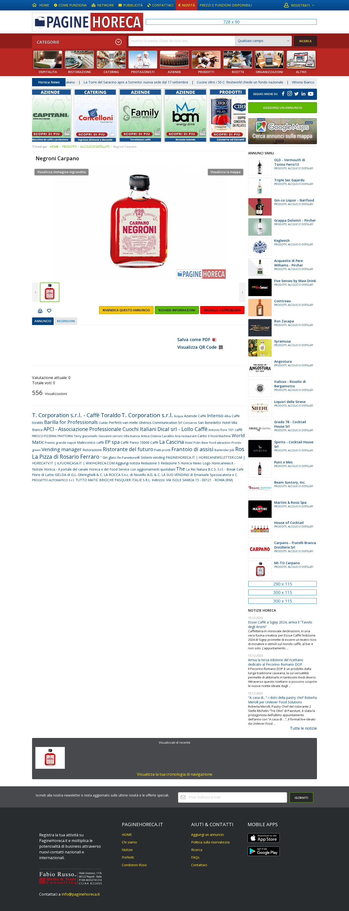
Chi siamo (129, 842)
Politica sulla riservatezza (210, 842)
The (180, 469)
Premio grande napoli (60, 442)
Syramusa (282, 341)
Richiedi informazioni (177, 310)
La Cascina (171, 442)
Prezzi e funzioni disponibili (226, 5)
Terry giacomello (86, 436)
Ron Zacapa (284, 321)
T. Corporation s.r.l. (147, 415)
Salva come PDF (194, 339)
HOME (44, 5)
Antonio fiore (217, 430)
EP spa (112, 442)
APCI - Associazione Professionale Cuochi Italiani (99, 429)
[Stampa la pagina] (40, 311)
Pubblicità (133, 5)
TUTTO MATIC (86, 480)
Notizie (127, 849)
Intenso (215, 415)
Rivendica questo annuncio (126, 310)
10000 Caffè (149, 442)
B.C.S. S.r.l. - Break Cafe (226, 469)
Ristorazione (92, 450)
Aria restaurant (186, 436)
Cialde (103, 423)
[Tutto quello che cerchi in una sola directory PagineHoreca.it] (87, 22)
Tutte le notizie (303, 728)
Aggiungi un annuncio (282, 107)
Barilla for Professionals (71, 422)
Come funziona (73, 5)
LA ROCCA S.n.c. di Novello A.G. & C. (132, 474)
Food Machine (221, 436)
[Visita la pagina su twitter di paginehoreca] (296, 94)
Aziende (190, 415)
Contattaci (162, 5)
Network (105, 5)
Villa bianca (131, 436)
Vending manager (62, 449)
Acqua (178, 416)
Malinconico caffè (90, 442)
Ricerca (196, 849)
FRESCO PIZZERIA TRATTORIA (52, 436)
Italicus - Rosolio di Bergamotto (290, 383)
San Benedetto (209, 422)
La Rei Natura (196, 469)
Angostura (283, 361)
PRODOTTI (69, 147)
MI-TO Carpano (287, 563)
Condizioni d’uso (134, 865)
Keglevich (282, 240)
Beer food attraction (216, 442)
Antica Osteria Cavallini (157, 436)
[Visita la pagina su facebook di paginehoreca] (283, 94)
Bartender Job (224, 450)
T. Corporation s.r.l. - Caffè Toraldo (76, 415)
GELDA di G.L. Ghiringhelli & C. (79, 474)
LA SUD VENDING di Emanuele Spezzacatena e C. (199, 474)
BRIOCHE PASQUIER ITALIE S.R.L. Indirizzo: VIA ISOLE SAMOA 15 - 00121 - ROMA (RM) (166, 480)
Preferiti (128, 857)
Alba (227, 416)
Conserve (190, 423)
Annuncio (42, 321)
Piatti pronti (162, 450)
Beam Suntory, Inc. (290, 482)
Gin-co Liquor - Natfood (294, 200)
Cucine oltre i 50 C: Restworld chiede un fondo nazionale (206, 82)
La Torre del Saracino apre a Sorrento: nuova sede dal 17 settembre (101, 82)
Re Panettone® (128, 457)
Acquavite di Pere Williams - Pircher (288, 262)
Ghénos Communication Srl (160, 422)
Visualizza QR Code (197, 347)
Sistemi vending (153, 457)
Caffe (202, 416)
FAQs (195, 857)
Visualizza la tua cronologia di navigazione (174, 774)
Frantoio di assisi (192, 449)
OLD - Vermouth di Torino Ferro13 (289, 162)
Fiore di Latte (43, 474)
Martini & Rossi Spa (290, 502)
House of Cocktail (289, 522)
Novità (188, 5)
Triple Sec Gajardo (289, 180)
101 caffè (235, 429)
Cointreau (282, 301)
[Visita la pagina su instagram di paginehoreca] (289, 94)
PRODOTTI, (281, 168)
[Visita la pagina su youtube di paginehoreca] (310, 94)
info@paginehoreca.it (80, 894)
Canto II (204, 436)
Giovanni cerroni (111, 436)
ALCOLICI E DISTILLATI (94, 147)
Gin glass (109, 457)
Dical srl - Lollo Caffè (182, 428)
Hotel (189, 442)
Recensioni (66, 321)
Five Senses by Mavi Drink (295, 281)
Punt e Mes (283, 462)
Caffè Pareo (130, 442)
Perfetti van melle (123, 422)
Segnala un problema (222, 310)
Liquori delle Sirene (290, 401)
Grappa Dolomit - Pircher (295, 220)
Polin (197, 442)
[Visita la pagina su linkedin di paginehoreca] (303, 94)
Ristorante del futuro (128, 449)
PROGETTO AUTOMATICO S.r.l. (53, 480)
